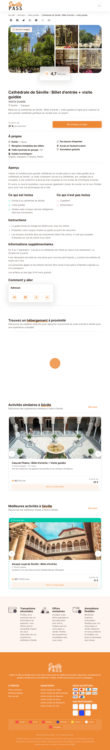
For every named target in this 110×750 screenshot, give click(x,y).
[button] (31, 49)
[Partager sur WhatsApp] (30, 20)
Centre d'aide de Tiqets (51, 690)
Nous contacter (15, 690)
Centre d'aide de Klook (51, 699)
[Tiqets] (75, 706)
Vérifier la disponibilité (55, 487)
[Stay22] (88, 713)
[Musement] (75, 713)
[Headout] (88, 706)
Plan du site (13, 696)
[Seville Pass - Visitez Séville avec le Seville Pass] (15, 5)
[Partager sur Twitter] (24, 20)
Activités (21, 15)
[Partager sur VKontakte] (43, 20)
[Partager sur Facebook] (18, 20)
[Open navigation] (99, 5)
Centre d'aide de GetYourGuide (54, 693)
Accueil (11, 15)
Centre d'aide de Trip (50, 706)
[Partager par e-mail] (49, 20)
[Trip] (81, 713)
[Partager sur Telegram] (37, 20)
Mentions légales (15, 693)
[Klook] (94, 706)
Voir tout (92, 407)
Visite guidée (33, 15)
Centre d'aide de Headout (52, 696)
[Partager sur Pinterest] (11, 20)
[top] (103, 743)
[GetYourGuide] (81, 706)
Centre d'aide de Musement (53, 702)
